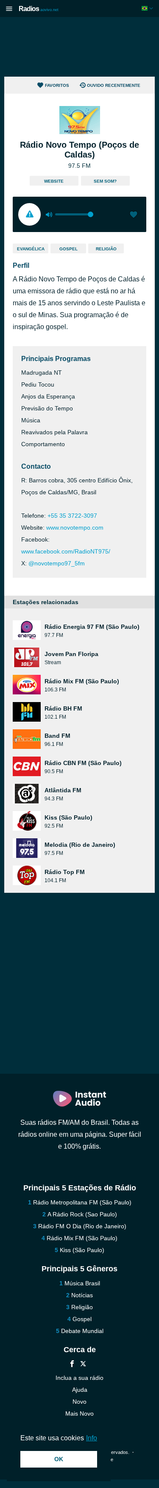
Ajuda (79, 1389)
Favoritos (57, 85)
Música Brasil (82, 1283)
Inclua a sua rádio (79, 1377)
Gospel (68, 249)
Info (91, 1438)
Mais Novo (79, 1413)
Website (54, 181)
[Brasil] (148, 8)
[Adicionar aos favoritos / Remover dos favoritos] (133, 215)
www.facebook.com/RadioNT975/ (65, 551)
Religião (106, 249)
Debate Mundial (82, 1330)
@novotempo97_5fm (56, 563)
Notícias (82, 1295)
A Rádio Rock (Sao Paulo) (82, 1214)
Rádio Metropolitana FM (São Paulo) (82, 1202)
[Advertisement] (80, 47)
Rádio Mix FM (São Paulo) (82, 1238)
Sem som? (105, 181)
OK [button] (58, 1459)
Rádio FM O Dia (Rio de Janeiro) (82, 1226)
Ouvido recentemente (113, 85)
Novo (79, 1401)
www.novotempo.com (74, 527)
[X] (83, 1364)
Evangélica (31, 249)
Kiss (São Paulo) (82, 1250)
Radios (39, 8)
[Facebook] (72, 1364)
